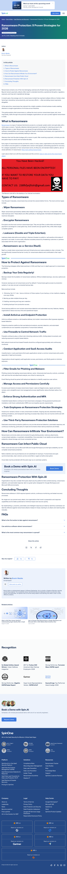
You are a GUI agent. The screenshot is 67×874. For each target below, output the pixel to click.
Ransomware (6, 125)
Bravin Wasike (6, 53)
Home (3, 19)
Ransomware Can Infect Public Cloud (16, 76)
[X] (58, 865)
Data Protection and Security (32, 807)
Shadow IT (27, 778)
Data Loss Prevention (30, 771)
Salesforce (48, 807)
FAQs (6, 84)
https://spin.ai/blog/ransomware (31, 150)
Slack (47, 809)
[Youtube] (64, 865)
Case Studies (49, 766)
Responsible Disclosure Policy (33, 816)
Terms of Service (29, 802)
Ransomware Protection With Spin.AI (16, 79)
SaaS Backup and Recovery (21, 19)
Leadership (5, 804)
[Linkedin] (61, 865)
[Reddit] (51, 865)
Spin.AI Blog (9, 19)
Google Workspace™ (51, 802)
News (3, 807)
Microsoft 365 (49, 804)
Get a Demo (55, 13)
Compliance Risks (29, 763)
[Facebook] (55, 865)
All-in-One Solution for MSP (10, 814)
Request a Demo (9, 719)
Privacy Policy (28, 804)
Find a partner (6, 811)
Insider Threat (28, 773)
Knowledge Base (50, 771)
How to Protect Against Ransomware (16, 71)
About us (4, 802)
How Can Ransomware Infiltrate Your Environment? (21, 73)
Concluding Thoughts (12, 81)
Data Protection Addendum (32, 809)
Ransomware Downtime (31, 775)
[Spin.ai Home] (5, 13)
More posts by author (15, 584)
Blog (46, 768)
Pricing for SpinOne (7, 784)
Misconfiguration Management (33, 766)
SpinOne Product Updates (53, 811)
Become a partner (7, 809)
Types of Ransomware (12, 68)
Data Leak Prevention (30, 768)
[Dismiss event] (53, 3)
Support (47, 773)
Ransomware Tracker (51, 763)
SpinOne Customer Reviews (53, 775)
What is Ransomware (11, 66)
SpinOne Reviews (48, 676)
